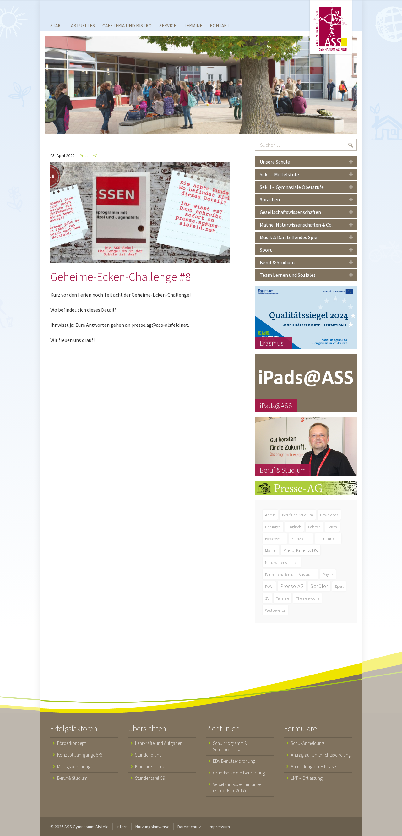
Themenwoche (307, 598)
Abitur (270, 514)
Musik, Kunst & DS (300, 550)
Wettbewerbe (275, 610)
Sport (339, 586)
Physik (328, 574)
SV (267, 598)
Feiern (332, 526)
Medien (270, 550)
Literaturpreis (328, 538)
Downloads (329, 514)
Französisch (301, 538)
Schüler (319, 586)
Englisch (294, 526)
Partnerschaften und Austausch (290, 574)
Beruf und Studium (297, 514)
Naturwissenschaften (282, 562)
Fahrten (314, 526)
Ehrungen (273, 526)
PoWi (269, 586)
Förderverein (275, 538)
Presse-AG (88, 155)
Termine (282, 598)
